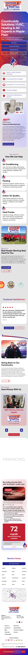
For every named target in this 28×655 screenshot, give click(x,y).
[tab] (14, 563)
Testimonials (8, 634)
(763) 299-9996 (14, 53)
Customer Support (18, 630)
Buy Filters (14, 43)
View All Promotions (14, 434)
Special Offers (17, 628)
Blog (6, 630)
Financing (7, 632)
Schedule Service (14, 49)
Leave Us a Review (9, 328)
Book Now (16, 625)
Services (7, 625)
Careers (16, 632)
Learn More (14, 546)
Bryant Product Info (8, 144)
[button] (23, 651)
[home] (12, 5)
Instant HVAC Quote (14, 46)
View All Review (19, 328)
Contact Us (7, 628)
